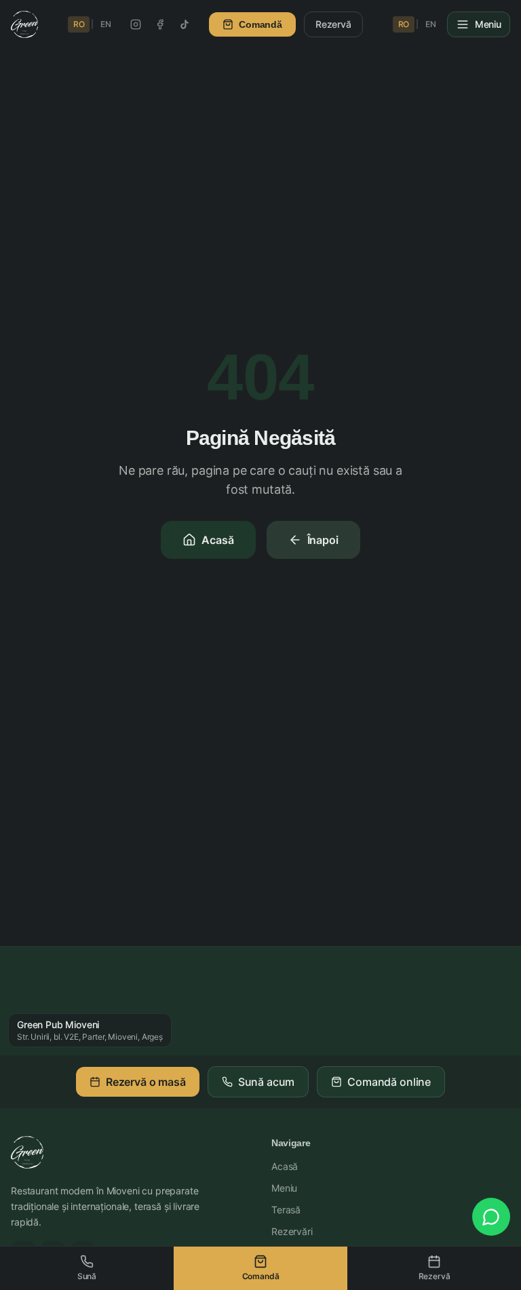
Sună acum (266, 1082)
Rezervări (292, 1231)
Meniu (284, 1188)
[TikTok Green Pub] (184, 24)
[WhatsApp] (491, 1217)
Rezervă (333, 24)
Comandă (260, 24)
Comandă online (389, 1082)
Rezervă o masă (146, 1082)
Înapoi (323, 540)
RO (79, 24)
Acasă (217, 540)
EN (105, 24)
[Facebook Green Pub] (160, 24)
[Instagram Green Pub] (136, 24)
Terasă (286, 1209)
